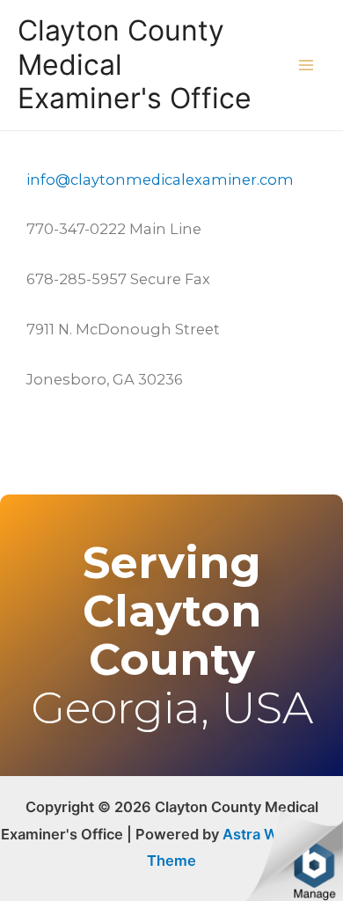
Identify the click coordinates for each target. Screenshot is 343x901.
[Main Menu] (305, 65)
